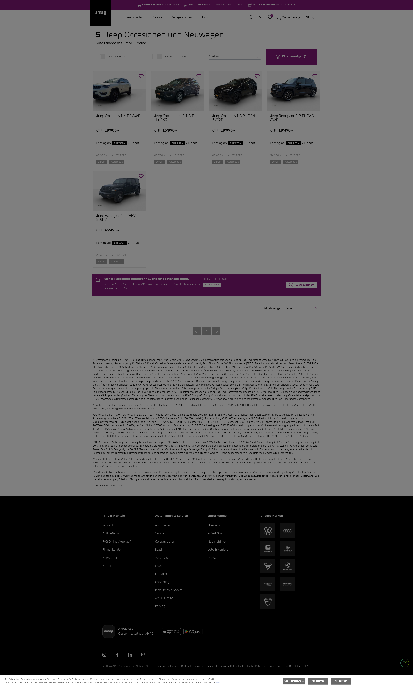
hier (218, 682)
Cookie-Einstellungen (294, 681)
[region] (206, 681)
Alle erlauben (341, 681)
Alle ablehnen (318, 681)
